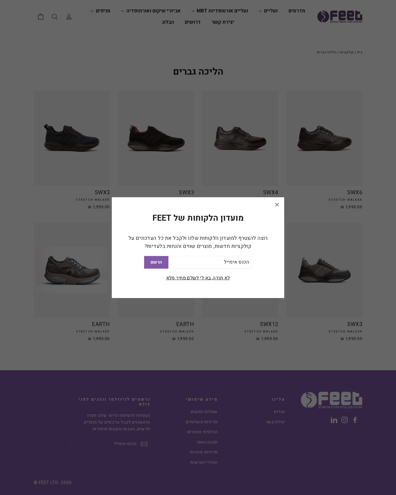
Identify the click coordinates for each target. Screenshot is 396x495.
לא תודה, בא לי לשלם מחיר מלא (198, 277)
